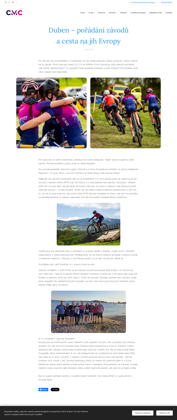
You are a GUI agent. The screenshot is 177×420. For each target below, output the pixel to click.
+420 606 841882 (166, 2)
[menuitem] (83, 13)
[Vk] (12, 2)
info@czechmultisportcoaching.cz (143, 2)
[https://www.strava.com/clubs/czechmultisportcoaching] (16, 2)
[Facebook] (5, 2)
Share (44, 390)
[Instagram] (9, 2)
